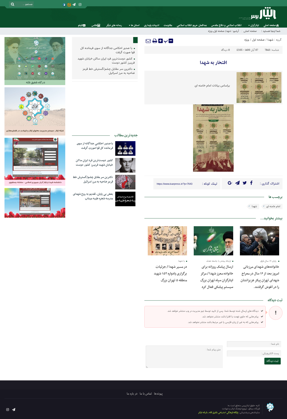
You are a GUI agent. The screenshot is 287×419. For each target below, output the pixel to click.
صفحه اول (218, 31)
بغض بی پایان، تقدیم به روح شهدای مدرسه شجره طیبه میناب (93, 196)
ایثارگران (254, 25)
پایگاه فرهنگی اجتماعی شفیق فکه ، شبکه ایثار (218, 413)
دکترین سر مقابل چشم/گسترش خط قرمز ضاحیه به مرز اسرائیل (109, 71)
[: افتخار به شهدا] (148, 41)
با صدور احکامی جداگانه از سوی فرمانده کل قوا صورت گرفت (107, 50)
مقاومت (168, 25)
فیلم (80, 25)
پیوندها (158, 393)
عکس (94, 25)
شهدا (228, 31)
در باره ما (132, 393)
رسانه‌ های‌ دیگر (114, 25)
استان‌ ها (135, 25)
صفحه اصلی (269, 25)
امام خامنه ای (273, 206)
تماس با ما (146, 393)
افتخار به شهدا (213, 63)
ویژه (210, 31)
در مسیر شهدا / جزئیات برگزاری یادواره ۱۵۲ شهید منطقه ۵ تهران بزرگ (170, 273)
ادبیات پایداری (151, 25)
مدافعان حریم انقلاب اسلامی (192, 25)
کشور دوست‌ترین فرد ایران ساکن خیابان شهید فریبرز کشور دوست (106, 61)
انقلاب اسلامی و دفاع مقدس (226, 25)
